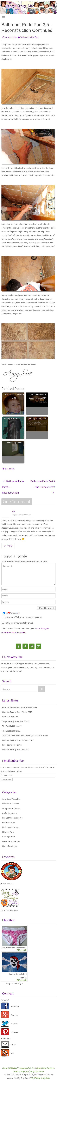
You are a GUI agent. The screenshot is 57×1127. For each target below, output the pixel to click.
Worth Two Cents (9, 843)
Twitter (14, 1021)
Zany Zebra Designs (14, 980)
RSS (12, 1050)
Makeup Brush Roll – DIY (13, 418)
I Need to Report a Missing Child (14, 396)
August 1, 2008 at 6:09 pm (21, 512)
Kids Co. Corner (8, 819)
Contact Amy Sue (20, 1068)
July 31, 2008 (11, 37)
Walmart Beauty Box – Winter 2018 (17, 709)
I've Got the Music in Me (12, 815)
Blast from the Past (10, 801)
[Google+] (38, 643)
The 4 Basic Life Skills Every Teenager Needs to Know (25, 732)
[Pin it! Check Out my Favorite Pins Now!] (5, 1032)
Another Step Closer (13, 443)
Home (5, 1065)
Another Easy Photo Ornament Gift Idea (19, 704)
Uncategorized (8, 833)
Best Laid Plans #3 (10, 714)
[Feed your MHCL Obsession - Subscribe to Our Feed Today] (5, 1053)
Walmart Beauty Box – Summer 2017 (18, 737)
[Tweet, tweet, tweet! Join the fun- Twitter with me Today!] (5, 1023)
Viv (13, 508)
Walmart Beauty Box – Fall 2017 (16, 746)
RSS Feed (13, 1065)
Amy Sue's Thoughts (11, 796)
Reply (9, 542)
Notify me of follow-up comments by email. (24, 614)
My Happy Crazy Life (40, 1075)
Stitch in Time (8, 829)
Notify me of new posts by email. (19, 620)
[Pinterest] (31, 643)
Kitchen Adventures (10, 824)
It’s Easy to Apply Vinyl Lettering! (37, 420)
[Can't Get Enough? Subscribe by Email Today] (5, 1044)
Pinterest (15, 1029)
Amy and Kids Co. (27, 1065)
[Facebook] (18, 643)
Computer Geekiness (11, 805)
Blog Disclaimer (37, 1068)
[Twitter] (25, 643)
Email (13, 1041)
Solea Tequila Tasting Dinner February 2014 (37, 396)
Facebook (15, 1003)
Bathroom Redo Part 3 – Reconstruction (13, 485)
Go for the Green (9, 810)
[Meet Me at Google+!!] (5, 1014)
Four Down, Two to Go (12, 742)
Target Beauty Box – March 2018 (16, 718)
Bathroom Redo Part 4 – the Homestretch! (42, 483)
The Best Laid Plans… (11, 728)
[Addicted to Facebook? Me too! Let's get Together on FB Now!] (5, 1006)
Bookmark (9, 468)
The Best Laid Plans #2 (12, 723)
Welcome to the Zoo (29, 37)
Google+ (14, 1012)
